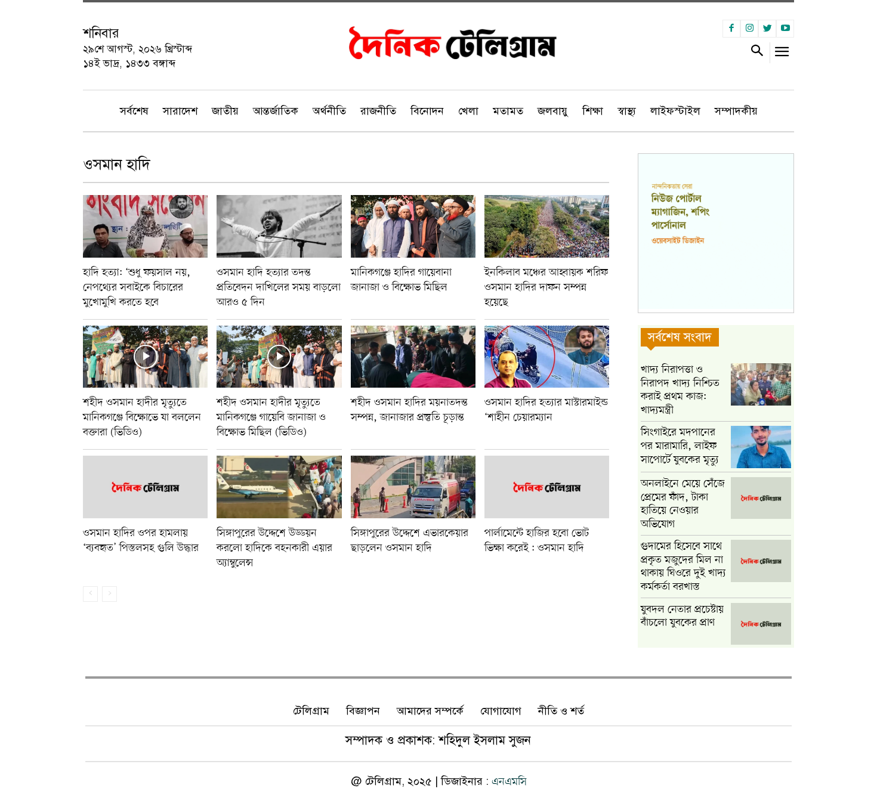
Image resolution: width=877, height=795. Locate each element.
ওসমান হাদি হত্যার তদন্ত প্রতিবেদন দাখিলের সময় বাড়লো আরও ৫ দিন (279, 287)
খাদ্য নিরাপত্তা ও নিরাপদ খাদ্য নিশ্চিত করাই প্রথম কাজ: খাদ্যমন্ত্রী (680, 390)
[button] (756, 52)
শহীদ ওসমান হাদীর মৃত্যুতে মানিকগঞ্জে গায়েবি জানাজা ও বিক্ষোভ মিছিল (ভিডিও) (271, 417)
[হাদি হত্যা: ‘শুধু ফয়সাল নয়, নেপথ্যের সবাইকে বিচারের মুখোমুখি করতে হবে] (145, 226)
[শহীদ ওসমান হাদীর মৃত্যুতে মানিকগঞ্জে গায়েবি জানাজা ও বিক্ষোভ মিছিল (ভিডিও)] (279, 357)
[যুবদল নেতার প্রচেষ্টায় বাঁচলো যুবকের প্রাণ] (761, 624)
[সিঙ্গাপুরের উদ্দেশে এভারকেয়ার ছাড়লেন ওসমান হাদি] (413, 487)
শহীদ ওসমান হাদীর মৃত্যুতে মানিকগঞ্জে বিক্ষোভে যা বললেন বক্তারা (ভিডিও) (142, 417)
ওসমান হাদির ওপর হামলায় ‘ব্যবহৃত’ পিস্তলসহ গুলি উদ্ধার (141, 540)
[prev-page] (90, 594)
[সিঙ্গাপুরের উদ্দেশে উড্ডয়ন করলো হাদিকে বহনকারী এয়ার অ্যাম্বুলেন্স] (279, 487)
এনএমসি (509, 782)
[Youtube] (785, 29)
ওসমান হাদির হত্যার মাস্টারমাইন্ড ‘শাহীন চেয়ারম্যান (546, 410)
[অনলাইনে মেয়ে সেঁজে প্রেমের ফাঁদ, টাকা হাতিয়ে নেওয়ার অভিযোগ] (761, 498)
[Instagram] (749, 29)
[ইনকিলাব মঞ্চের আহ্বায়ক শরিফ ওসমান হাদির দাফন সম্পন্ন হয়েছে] (546, 226)
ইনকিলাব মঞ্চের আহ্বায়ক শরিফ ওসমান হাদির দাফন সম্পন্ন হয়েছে (546, 287)
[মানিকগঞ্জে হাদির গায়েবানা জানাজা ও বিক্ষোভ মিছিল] (413, 226)
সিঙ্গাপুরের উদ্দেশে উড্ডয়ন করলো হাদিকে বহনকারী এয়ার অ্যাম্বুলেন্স (274, 548)
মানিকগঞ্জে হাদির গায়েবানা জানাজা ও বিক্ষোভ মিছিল (401, 280)
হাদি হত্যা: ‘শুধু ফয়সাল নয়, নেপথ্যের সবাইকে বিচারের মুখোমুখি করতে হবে (136, 287)
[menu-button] (782, 54)
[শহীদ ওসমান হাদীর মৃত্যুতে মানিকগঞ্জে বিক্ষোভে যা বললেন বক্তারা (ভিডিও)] (145, 357)
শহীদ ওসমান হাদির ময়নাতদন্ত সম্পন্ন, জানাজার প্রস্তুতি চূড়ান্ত (409, 410)
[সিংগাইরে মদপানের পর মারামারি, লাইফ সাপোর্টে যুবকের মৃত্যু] (761, 447)
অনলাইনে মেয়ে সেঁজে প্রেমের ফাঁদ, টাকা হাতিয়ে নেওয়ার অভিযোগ (683, 504)
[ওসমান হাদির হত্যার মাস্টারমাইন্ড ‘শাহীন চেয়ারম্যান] (546, 357)
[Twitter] (767, 29)
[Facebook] (731, 29)
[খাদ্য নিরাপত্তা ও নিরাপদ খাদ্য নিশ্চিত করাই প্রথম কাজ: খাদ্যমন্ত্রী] (761, 384)
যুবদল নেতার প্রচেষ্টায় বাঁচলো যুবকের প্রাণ (682, 616)
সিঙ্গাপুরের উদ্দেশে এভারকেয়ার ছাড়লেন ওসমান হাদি (409, 540)
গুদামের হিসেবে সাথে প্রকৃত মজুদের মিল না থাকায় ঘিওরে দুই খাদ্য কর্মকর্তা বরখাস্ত (683, 566)
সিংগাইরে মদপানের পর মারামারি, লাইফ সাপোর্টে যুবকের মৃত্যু (680, 445)
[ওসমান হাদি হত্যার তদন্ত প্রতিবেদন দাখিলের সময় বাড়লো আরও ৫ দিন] (279, 226)
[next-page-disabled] (109, 594)
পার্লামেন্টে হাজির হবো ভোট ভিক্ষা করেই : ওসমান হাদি (536, 540)
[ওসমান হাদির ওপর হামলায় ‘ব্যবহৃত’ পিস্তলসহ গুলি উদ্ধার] (145, 487)
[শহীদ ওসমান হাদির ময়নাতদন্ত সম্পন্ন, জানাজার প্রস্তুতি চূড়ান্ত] (413, 357)
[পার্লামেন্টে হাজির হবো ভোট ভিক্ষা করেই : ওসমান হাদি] (546, 487)
